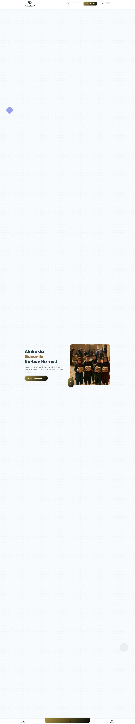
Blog (101, 3)
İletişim (108, 3)
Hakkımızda (77, 3)
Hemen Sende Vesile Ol (35, 378)
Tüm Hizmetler (91, 4)
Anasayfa (67, 3)
